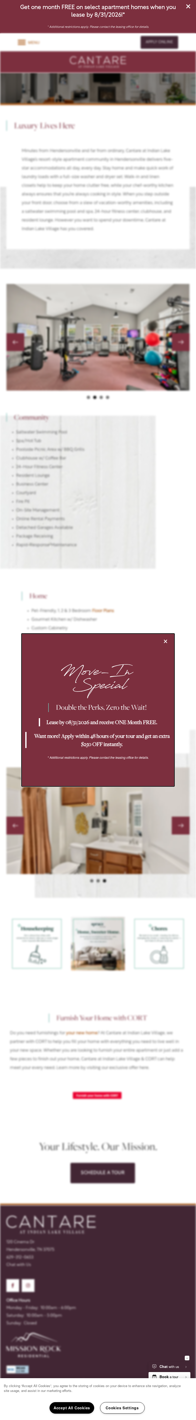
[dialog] (98, 710)
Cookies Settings (122, 1407)
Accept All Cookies (72, 1407)
